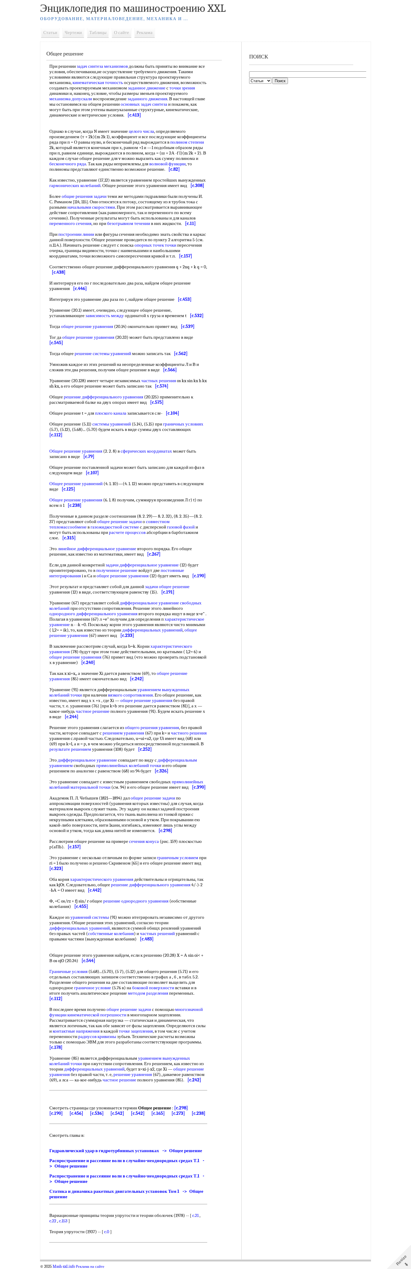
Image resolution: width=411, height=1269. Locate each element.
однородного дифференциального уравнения (93, 613)
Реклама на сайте (90, 1266)
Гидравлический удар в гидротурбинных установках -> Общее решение (125, 1150)
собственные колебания (111, 933)
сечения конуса (144, 841)
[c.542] (117, 1113)
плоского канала (110, 413)
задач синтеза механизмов (102, 66)
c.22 (52, 1221)
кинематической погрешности (96, 1015)
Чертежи (73, 32)
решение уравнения (132, 1074)
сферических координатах (146, 451)
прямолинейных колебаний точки (128, 765)
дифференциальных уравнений (152, 630)
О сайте (121, 32)
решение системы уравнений (103, 353)
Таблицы (98, 32)
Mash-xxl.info (64, 1266)
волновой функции (167, 164)
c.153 (63, 1221)
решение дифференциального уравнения (103, 397)
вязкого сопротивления (130, 695)
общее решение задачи (119, 521)
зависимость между (104, 315)
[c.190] (56, 1113)
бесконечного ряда (67, 164)
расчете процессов (127, 532)
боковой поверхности (153, 987)
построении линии (76, 234)
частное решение (93, 711)
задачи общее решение (167, 586)
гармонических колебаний (74, 185)
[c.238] (199, 1113)
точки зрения (182, 88)
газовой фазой (181, 527)
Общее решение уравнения (75, 451)
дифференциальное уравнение (87, 760)
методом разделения (148, 993)
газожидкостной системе (115, 527)
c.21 (195, 1215)
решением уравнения (123, 733)
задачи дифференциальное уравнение (142, 565)
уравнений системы (89, 917)
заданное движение (146, 88)
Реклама (145, 32)
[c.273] (178, 1113)
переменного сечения (70, 223)
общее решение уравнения (87, 326)
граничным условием (177, 857)
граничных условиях (183, 424)
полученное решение (117, 570)
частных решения (158, 380)
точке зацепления (136, 1031)
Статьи (50, 32)
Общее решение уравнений (76, 483)
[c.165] (158, 1113)
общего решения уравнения (152, 727)
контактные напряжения (76, 1031)
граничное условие (92, 987)
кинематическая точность (98, 82)
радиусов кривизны (97, 1036)
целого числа (141, 131)
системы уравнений (111, 424)
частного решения (189, 733)
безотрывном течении (128, 223)
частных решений (157, 933)
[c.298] (181, 1108)
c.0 (106, 1231)
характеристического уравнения (101, 879)
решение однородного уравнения (135, 901)
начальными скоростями (91, 207)
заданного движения (147, 98)
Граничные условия (68, 971)
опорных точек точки (155, 245)
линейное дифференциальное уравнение (97, 548)
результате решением (70, 749)
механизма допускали (70, 98)
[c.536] (97, 1113)
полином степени (187, 142)
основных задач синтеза (144, 104)
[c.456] (76, 1113)
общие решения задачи (84, 196)
